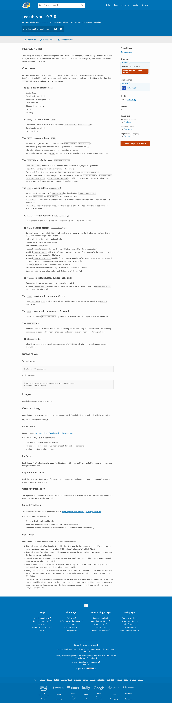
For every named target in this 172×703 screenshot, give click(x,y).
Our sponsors (71, 630)
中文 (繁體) (110, 680)
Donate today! (86, 651)
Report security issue (130, 621)
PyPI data (125, 62)
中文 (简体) (101, 680)
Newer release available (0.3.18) (132, 71)
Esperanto (133, 680)
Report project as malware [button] (135, 143)
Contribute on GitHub (99, 621)
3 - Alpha (127, 122)
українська (77, 680)
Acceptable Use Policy (128, 630)
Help (108, 5)
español (42, 680)
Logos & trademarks (71, 627)
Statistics (71, 624)
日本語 (56, 680)
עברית (126, 680)
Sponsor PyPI (100, 627)
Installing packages (41, 618)
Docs (116, 5)
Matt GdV (130, 100)
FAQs (42, 630)
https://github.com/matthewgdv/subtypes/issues (53, 433)
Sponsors (125, 5)
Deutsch (92, 680)
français (49, 680)
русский (119, 680)
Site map (86, 664)
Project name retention (41, 627)
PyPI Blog (70, 618)
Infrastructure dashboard (70, 621)
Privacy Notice (128, 627)
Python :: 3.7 (129, 136)
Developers (128, 129)
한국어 (140, 680)
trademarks (108, 655)
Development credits (99, 630)
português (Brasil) (66, 680)
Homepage (127, 52)
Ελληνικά (85, 680)
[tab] (30, 40)
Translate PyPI (99, 624)
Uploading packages (41, 621)
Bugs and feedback (100, 618)
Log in (135, 5)
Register (145, 5)
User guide (41, 624)
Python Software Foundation (85, 658)
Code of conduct (129, 624)
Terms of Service (128, 618)
